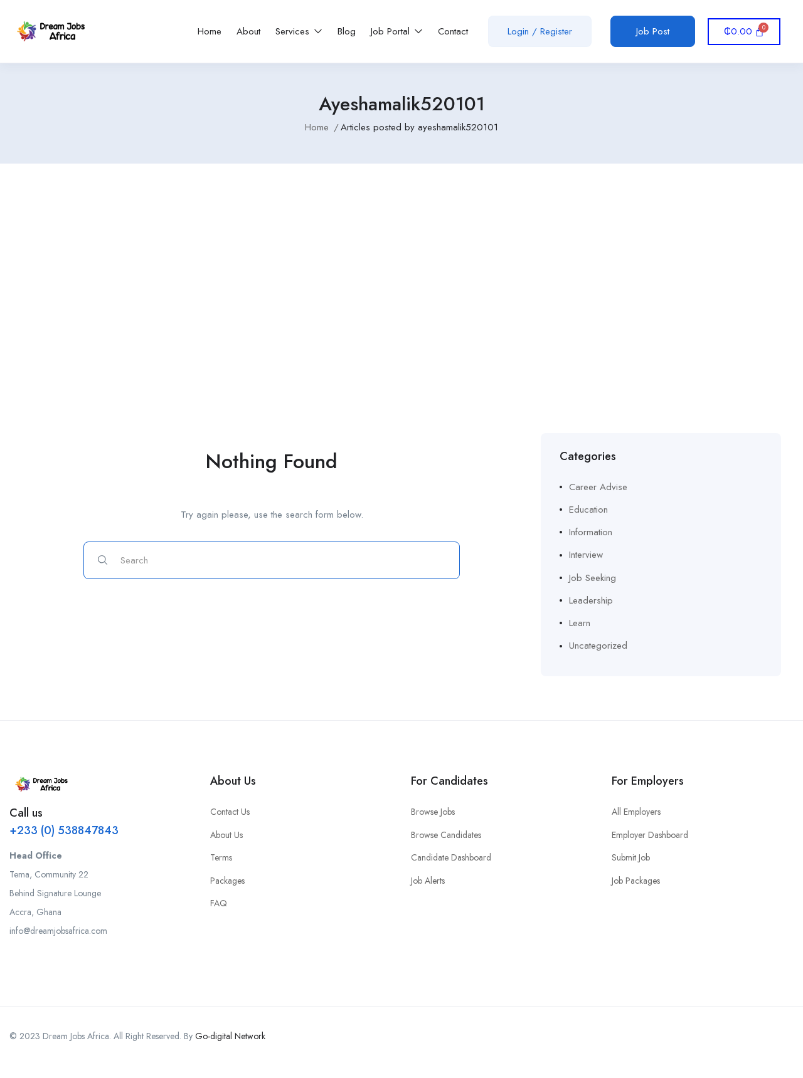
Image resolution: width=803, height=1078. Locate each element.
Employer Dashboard (650, 835)
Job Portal (392, 31)
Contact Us (230, 811)
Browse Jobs (433, 811)
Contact (453, 31)
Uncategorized (598, 645)
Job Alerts (428, 880)
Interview (586, 555)
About (248, 31)
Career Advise (598, 487)
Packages (227, 880)
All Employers (636, 811)
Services (293, 31)
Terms (221, 857)
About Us (226, 835)
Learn (579, 623)
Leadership (591, 600)
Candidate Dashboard (451, 857)
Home (209, 31)
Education (588, 509)
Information (590, 532)
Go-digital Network (230, 1036)
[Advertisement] (401, 282)
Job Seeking (592, 578)
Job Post (652, 31)
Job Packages (636, 880)
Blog (347, 31)
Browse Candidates (446, 835)
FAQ (218, 903)
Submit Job (631, 857)
